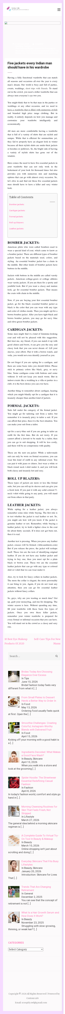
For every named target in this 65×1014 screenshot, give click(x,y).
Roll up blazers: (16, 222)
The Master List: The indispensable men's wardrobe (37, 52)
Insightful (39, 44)
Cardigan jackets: (17, 210)
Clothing (19, 46)
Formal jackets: (16, 216)
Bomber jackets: (17, 204)
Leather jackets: (16, 228)
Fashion (27, 46)
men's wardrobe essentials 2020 (39, 51)
